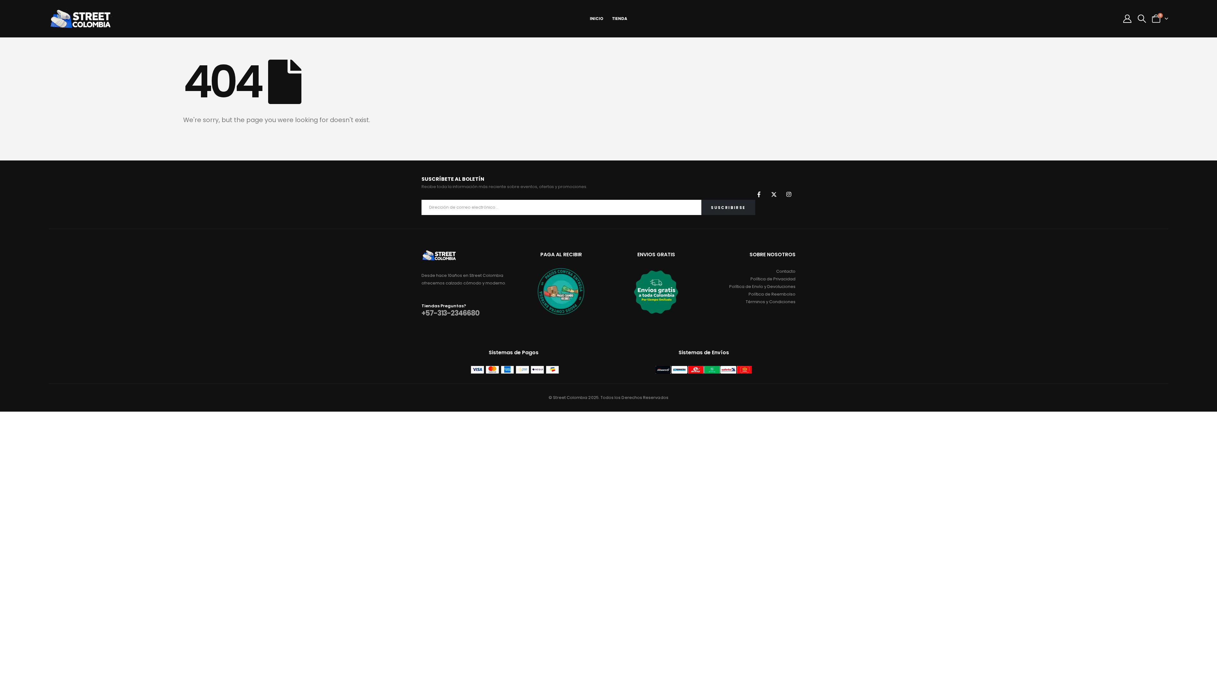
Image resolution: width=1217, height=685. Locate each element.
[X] (774, 194)
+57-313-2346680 (451, 313)
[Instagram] (788, 194)
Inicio (596, 18)
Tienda (619, 18)
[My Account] (1127, 19)
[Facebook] (759, 194)
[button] (1142, 19)
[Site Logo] (80, 19)
